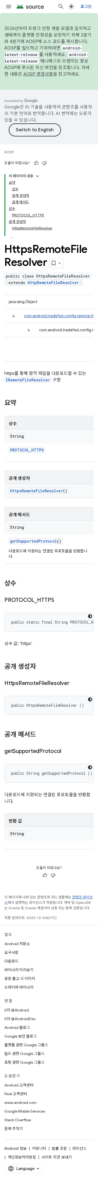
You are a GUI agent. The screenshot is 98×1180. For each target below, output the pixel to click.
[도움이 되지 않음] (44, 163)
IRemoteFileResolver (28, 379)
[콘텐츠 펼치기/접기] (37, 176)
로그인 (86, 6)
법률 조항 (59, 1148)
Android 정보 (15, 1148)
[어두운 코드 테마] (90, 616)
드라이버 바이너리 (18, 987)
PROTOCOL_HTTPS (27, 450)
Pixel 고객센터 (15, 1093)
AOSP (9, 152)
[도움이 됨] (36, 163)
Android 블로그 (17, 1027)
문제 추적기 (13, 1128)
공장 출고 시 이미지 (19, 978)
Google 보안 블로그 (20, 1036)
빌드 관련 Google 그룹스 (24, 1053)
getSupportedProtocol (33, 541)
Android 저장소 (17, 943)
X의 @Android (16, 1010)
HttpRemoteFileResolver (53, 282)
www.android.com (20, 1102)
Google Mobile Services (24, 1111)
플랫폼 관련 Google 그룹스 (26, 1044)
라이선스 (79, 1148)
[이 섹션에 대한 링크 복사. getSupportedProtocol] (66, 751)
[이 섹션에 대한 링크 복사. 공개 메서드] (41, 735)
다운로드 (11, 961)
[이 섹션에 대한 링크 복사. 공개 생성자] (41, 667)
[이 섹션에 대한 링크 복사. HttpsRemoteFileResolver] (74, 683)
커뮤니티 (39, 1148)
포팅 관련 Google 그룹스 (24, 1062)
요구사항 (11, 952)
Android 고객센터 (18, 1085)
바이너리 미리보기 (18, 969)
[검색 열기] (61, 6)
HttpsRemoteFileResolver (36, 490)
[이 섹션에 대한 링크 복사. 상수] (21, 584)
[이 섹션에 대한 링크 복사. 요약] (21, 403)
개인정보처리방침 (22, 1157)
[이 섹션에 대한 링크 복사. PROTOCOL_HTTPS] (59, 600)
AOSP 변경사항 (38, 74)
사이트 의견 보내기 (56, 1157)
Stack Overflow (17, 1119)
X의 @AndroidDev (20, 1018)
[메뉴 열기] (8, 6)
